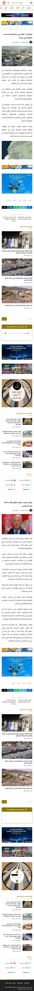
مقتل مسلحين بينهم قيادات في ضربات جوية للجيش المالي (18, 279)
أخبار (23, 8)
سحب (19, 200)
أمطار (30, 200)
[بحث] (8, 3)
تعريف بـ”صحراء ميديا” (10, 983)
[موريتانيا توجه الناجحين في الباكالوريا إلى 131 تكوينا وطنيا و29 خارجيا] (27, 443)
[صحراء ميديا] (16, 3)
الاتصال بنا (26, 983)
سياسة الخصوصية (22, 989)
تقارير (5, 8)
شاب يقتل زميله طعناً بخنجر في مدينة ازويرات (18, 305)
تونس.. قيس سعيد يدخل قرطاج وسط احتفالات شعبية (9, 219)
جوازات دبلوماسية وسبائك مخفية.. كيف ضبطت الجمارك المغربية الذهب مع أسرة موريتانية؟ (13, 422)
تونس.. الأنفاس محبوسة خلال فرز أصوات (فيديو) (24, 701)
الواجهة (25, 200)
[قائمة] (31, 3)
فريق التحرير (20, 983)
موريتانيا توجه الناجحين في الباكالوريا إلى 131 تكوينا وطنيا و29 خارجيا (11, 443)
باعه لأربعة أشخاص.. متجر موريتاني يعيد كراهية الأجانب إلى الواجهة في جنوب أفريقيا (11, 464)
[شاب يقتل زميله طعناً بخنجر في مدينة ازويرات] (17, 294)
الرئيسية (29, 8)
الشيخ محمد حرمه (25, 42)
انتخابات (23, 683)
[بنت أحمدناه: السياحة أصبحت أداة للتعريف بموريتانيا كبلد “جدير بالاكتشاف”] (27, 454)
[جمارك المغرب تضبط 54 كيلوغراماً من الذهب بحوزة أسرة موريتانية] (27, 433)
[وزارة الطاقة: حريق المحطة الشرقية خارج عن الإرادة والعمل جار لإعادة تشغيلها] (17, 240)
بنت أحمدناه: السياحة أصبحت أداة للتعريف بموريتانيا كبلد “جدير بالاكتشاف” (12, 453)
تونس (18, 683)
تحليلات (12, 8)
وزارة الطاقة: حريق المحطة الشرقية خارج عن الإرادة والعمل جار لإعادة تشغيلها (17, 252)
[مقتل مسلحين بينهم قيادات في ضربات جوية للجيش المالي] (17, 267)
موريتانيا (8, 200)
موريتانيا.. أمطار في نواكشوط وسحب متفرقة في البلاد (9, 702)
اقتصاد (18, 8)
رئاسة (13, 683)
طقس (14, 200)
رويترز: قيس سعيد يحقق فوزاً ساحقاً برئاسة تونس (24, 218)
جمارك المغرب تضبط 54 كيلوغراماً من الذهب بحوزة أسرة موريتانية (11, 432)
